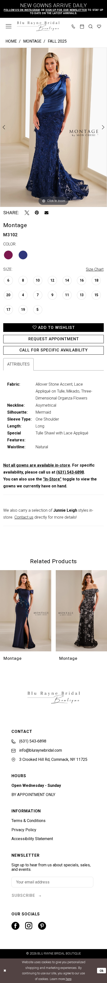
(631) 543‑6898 (70, 472)
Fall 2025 (57, 41)
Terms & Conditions (28, 820)
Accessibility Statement (32, 838)
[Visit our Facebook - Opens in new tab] (15, 926)
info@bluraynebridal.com (40, 750)
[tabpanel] (53, 127)
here (68, 979)
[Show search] (90, 26)
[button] (8, 26)
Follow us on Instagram (22, 10)
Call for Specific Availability (53, 350)
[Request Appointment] (82, 26)
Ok (102, 970)
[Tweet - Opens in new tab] (27, 213)
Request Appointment (53, 339)
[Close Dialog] (4, 970)
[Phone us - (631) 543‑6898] (73, 26)
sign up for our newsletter (66, 10)
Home (11, 41)
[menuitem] (8, 26)
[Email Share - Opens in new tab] (47, 213)
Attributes (18, 364)
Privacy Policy (23, 829)
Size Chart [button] (95, 269)
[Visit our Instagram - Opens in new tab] (28, 926)
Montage (32, 41)
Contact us (23, 517)
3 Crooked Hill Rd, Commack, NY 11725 (52, 759)
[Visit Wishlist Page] (99, 26)
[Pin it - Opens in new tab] (37, 213)
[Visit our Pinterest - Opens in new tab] (42, 926)
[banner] (38, 26)
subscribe (23, 895)
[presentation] (26, 610)
